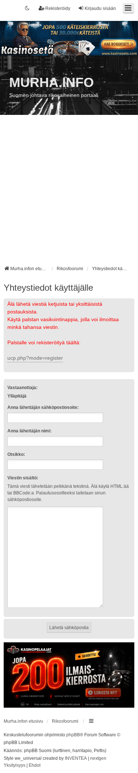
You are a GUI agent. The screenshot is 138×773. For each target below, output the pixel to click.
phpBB (73, 734)
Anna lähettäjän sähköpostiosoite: (43, 407)
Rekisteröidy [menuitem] (57, 8)
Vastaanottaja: (22, 387)
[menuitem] (14, 766)
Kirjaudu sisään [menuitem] (100, 8)
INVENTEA (76, 758)
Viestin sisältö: (22, 477)
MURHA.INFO (51, 82)
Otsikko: (16, 454)
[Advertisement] (69, 193)
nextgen (98, 758)
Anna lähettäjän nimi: (29, 430)
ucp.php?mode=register (35, 358)
